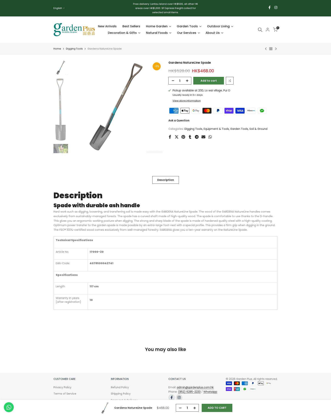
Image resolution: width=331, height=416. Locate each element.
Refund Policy (120, 387)
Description (165, 180)
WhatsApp (210, 392)
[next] (155, 107)
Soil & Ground (258, 129)
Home (57, 48)
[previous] (77, 107)
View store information (187, 100)
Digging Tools (74, 48)
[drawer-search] (260, 30)
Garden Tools (239, 129)
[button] (230, 80)
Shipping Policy (121, 394)
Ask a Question (178, 120)
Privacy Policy (62, 387)
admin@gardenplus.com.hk (195, 387)
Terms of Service (64, 394)
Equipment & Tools (216, 129)
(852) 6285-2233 (189, 392)
